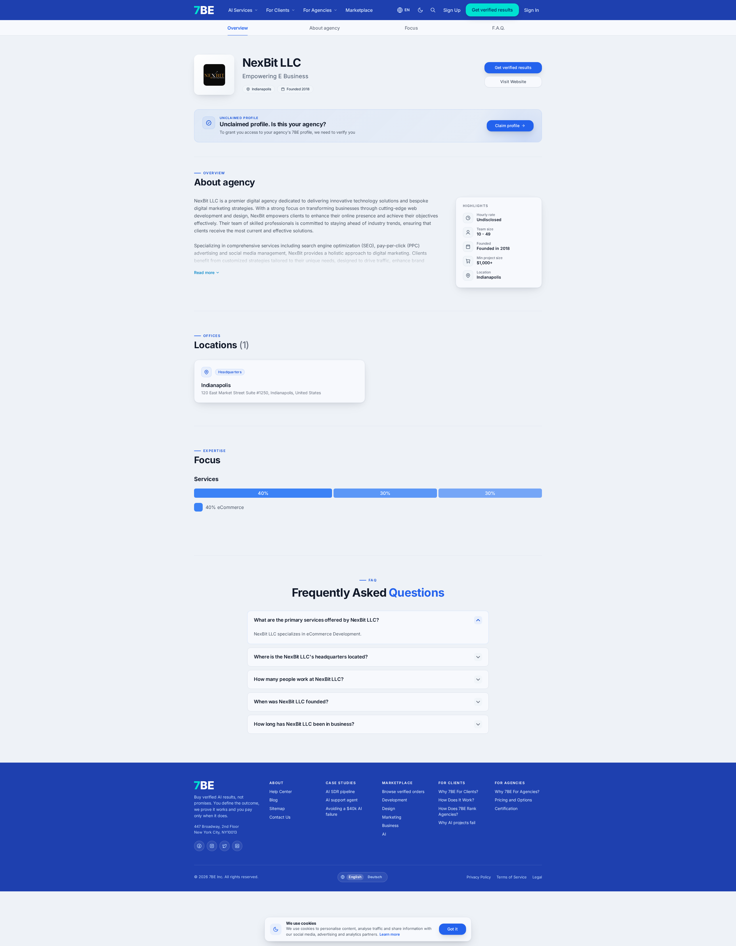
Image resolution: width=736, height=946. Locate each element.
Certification (506, 808)
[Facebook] (199, 846)
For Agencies (317, 10)
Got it (452, 928)
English (355, 877)
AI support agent (342, 799)
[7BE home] (204, 785)
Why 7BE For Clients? (458, 791)
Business (390, 825)
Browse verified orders (403, 791)
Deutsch (375, 877)
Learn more (389, 934)
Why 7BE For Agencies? (517, 791)
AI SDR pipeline (340, 791)
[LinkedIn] (237, 846)
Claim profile (507, 125)
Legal (537, 877)
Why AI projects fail (456, 822)
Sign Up (452, 10)
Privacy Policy (479, 877)
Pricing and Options (513, 799)
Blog (273, 799)
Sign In (531, 10)
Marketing (391, 817)
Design (388, 808)
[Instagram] (212, 846)
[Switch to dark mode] (420, 10)
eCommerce (230, 507)
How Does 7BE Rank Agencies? (457, 811)
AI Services (240, 10)
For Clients (278, 10)
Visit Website (513, 81)
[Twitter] (224, 846)
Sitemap (277, 808)
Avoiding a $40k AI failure (344, 811)
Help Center (280, 791)
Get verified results (492, 10)
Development (394, 799)
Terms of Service (512, 877)
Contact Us (279, 817)
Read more (204, 272)
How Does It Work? (456, 799)
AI (384, 834)
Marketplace (359, 10)
